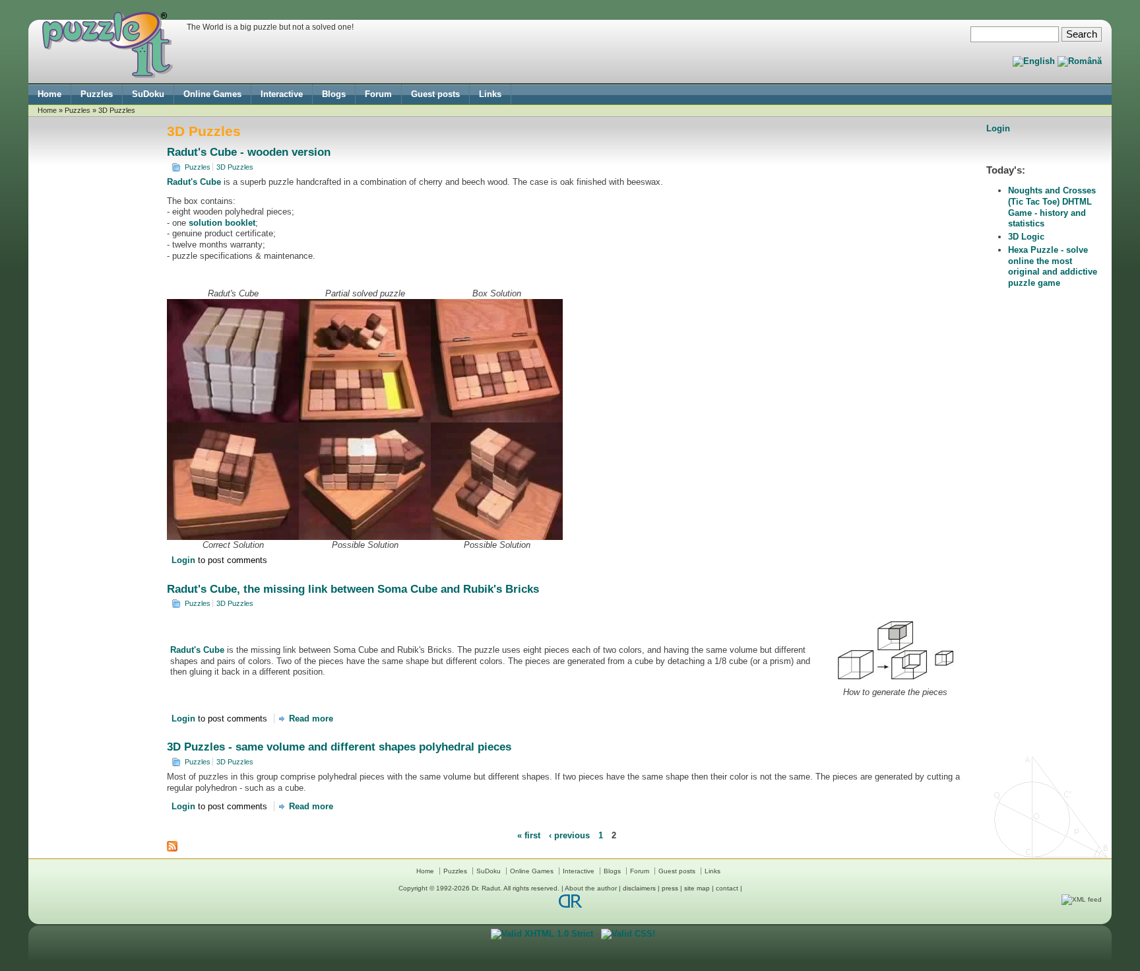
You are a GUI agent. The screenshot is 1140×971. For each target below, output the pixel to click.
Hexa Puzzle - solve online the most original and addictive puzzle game (1052, 266)
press (670, 888)
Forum (378, 94)
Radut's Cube (194, 182)
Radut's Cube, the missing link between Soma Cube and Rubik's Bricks (353, 589)
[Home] (108, 75)
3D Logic (1026, 237)
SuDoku (148, 94)
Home (49, 94)
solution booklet (222, 223)
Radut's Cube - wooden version (249, 152)
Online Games (212, 94)
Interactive (282, 94)
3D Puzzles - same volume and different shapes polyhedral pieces (339, 747)
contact (727, 888)
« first (528, 835)
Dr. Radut (486, 888)
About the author (591, 888)
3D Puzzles (234, 167)
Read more (311, 718)
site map (697, 888)
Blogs (334, 94)
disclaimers (639, 888)
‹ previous (569, 835)
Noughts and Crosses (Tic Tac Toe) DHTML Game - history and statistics (1052, 206)
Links (490, 94)
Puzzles (96, 94)
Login (183, 560)
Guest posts (435, 94)
